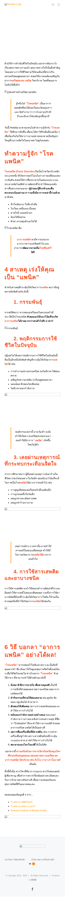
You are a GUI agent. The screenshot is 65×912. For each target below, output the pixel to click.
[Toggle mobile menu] (58, 4)
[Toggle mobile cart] (52, 4)
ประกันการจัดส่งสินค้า (15, 859)
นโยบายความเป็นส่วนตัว (42, 859)
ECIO (33, 880)
